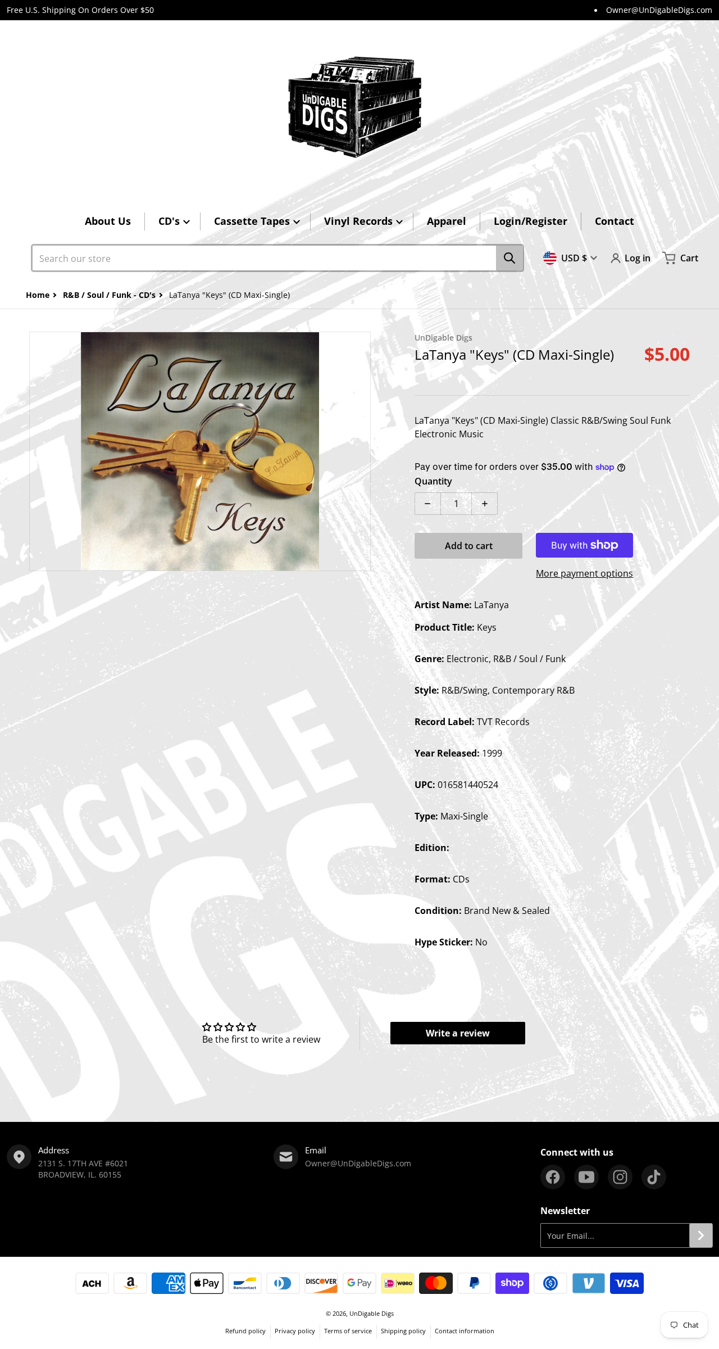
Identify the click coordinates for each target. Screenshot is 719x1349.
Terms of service (348, 1331)
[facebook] (552, 1177)
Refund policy (245, 1331)
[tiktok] (653, 1177)
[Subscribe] (701, 1235)
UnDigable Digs (371, 1313)
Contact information (464, 1331)
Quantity (433, 481)
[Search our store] (509, 258)
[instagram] (620, 1177)
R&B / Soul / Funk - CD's (109, 294)
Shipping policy (403, 1331)
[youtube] (586, 1177)
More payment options (584, 573)
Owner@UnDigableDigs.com (659, 9)
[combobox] (277, 258)
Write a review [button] (458, 1033)
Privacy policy (295, 1331)
